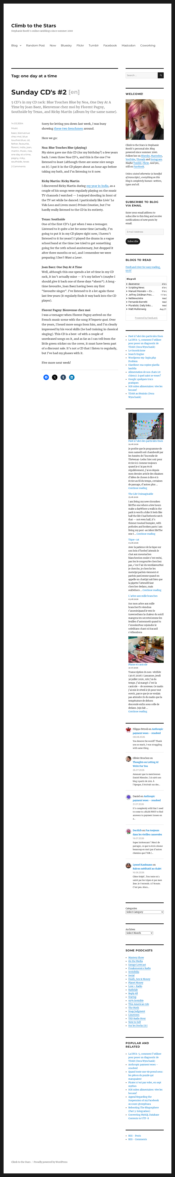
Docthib (137, 830)
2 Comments (18, 166)
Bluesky (66, 45)
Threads (140, 159)
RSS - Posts (134, 1135)
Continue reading (137, 488)
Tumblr (94, 45)
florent (15, 147)
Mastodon (129, 45)
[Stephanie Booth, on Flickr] (145, 119)
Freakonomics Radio (139, 968)
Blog (14, 45)
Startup (132, 997)
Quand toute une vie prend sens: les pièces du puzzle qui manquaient (145, 1075)
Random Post (35, 45)
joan (28, 147)
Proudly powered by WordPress (51, 1162)
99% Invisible (136, 1000)
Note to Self (134, 1022)
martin (15, 150)
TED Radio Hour (137, 1018)
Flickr (80, 45)
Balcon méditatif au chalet (147, 868)
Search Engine (136, 354)
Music (14, 128)
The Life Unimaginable (140, 494)
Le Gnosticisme (136, 350)
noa (30, 150)
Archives (130, 929)
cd (28, 140)
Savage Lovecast (137, 964)
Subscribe (132, 241)
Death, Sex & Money (139, 979)
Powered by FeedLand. (146, 318)
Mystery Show (136, 957)
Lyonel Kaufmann (142, 864)
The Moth (133, 1007)
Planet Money (135, 982)
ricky (22, 158)
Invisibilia (133, 972)
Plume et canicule (137, 664)
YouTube (130, 159)
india (22, 147)
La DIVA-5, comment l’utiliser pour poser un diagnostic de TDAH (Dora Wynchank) (144, 343)
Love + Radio (135, 986)
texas (26, 161)
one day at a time (21, 154)
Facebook (110, 45)
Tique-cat (133, 539)
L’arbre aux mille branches (143, 596)
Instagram (156, 159)
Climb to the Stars (33, 25)
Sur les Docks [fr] (137, 1025)
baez (14, 133)
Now (53, 45)
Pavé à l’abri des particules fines (145, 441)
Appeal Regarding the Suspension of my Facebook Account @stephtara (143, 1100)
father (14, 143)
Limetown (133, 1015)
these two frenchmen (68, 128)
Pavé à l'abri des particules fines (145, 336)
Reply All (133, 993)
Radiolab (133, 989)
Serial (131, 975)
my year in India (97, 186)
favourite (24, 143)
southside (16, 161)
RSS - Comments (137, 1139)
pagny (14, 158)
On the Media (135, 961)
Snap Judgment (136, 1011)
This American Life (138, 1004)
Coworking (147, 45)
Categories (131, 908)
